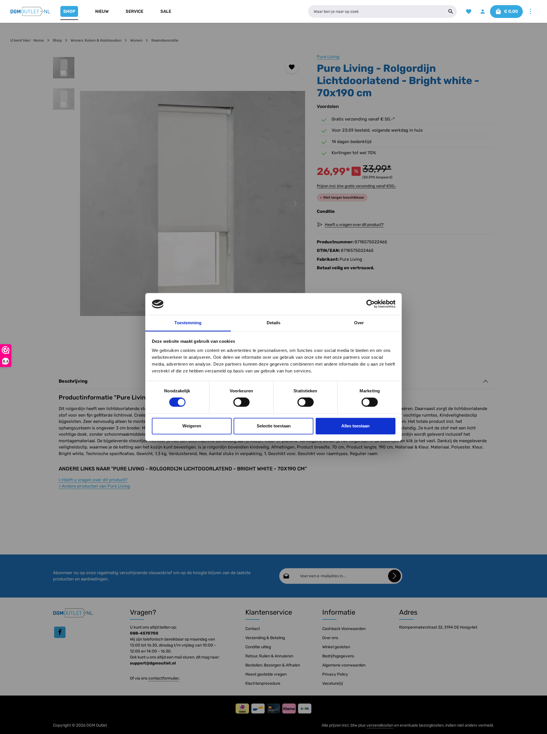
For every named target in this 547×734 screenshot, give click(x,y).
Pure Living (328, 56)
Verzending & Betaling (265, 637)
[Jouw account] (482, 11)
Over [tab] (359, 322)
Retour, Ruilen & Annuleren (269, 656)
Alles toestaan (355, 425)
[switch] (241, 402)
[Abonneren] (394, 576)
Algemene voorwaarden (344, 665)
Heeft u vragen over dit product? (93, 479)
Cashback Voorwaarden (344, 628)
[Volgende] (295, 203)
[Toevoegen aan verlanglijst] (292, 67)
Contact (252, 628)
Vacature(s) (332, 683)
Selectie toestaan (274, 425)
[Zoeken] (451, 11)
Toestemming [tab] (187, 322)
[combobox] (376, 11)
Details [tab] (274, 322)
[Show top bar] (530, 11)
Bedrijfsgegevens (338, 656)
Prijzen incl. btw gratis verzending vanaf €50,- (356, 186)
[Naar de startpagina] (30, 11)
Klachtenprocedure (262, 683)
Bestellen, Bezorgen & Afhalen (272, 665)
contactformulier (163, 678)
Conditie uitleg (258, 647)
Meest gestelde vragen (266, 674)
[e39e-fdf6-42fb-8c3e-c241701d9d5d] (192, 204)
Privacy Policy (335, 674)
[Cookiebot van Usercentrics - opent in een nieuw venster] (370, 304)
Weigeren (191, 425)
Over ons (330, 637)
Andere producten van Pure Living (94, 486)
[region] (179, 204)
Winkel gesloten (336, 647)
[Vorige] (91, 203)
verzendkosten (379, 725)
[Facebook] (60, 632)
